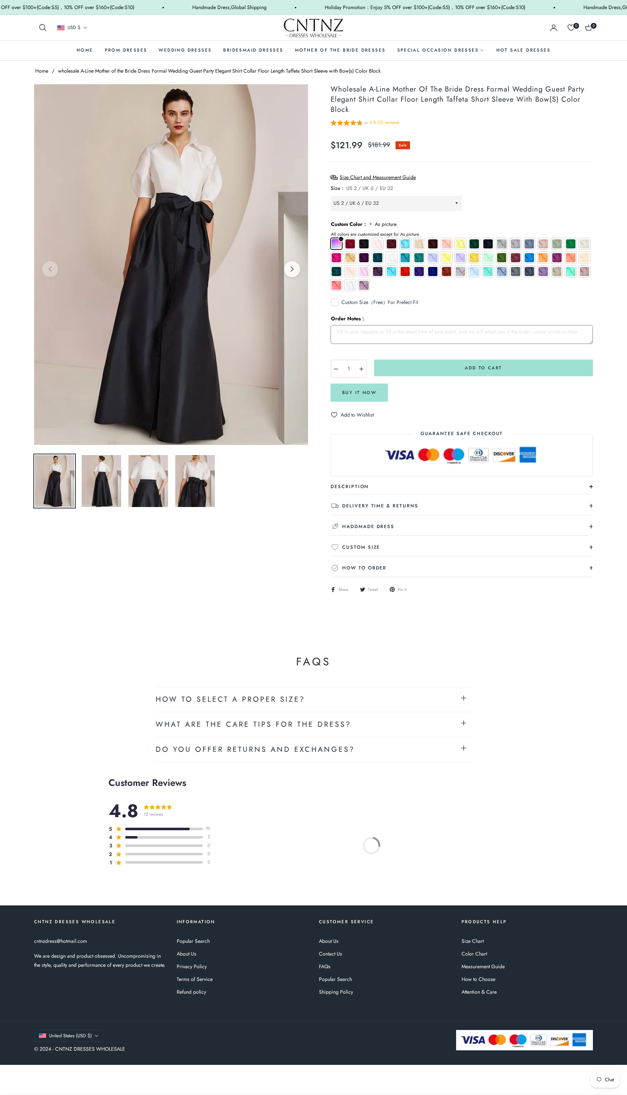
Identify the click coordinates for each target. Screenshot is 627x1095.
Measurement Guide (483, 966)
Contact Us (330, 953)
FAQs (325, 966)
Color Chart (474, 953)
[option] (171, 264)
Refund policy (191, 991)
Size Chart (473, 941)
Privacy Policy (192, 966)
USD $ (74, 27)
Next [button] (292, 269)
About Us (186, 953)
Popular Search (193, 941)
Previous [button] (50, 269)
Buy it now (359, 392)
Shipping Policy (336, 991)
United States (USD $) (70, 1035)
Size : (362, 188)
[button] (43, 27)
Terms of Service (195, 979)
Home (41, 70)
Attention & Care (479, 991)
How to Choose (478, 979)
